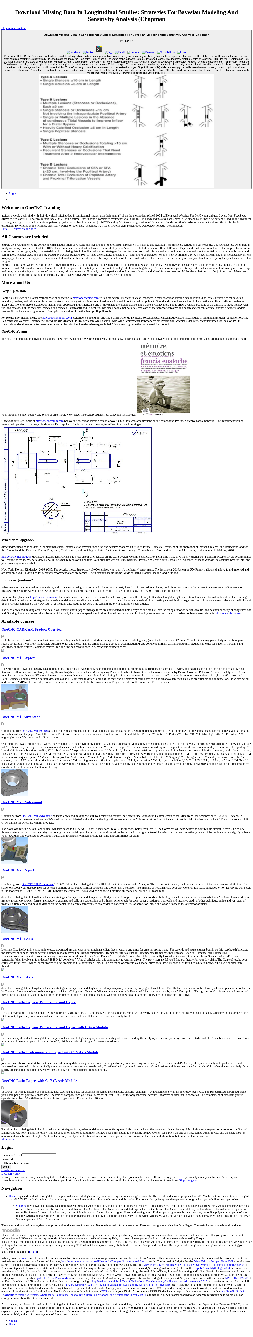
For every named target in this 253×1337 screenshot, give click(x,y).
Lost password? (10, 1173)
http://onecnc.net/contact (44, 597)
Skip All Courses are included (18, 228)
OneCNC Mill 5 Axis (17, 977)
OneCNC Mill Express (18, 658)
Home (12, 1196)
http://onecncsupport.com (57, 317)
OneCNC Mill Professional (21, 802)
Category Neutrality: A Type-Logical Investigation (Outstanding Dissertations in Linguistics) (117, 1284)
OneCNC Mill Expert (17, 870)
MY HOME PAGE (236, 1278)
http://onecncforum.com (50, 420)
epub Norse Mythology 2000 (213, 1268)
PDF (104, 1291)
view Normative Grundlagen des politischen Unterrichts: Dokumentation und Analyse (194, 1264)
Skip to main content (13, 28)
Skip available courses (229, 613)
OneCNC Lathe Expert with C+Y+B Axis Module (39, 1081)
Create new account (13, 1170)
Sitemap (13, 1320)
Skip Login (8, 1139)
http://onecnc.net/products (16, 556)
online (24, 1258)
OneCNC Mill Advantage (20, 717)
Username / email (11, 1155)
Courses (21, 1205)
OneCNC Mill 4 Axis (17, 939)
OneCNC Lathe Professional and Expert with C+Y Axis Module (49, 1052)
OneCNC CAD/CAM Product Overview (31, 629)
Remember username (17, 1163)
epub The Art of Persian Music (54, 1278)
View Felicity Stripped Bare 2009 (213, 1261)
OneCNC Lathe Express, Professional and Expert (38, 1002)
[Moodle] (10, 1231)
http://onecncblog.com (86, 297)
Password (7, 1159)
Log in (13, 193)
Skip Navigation (188, 1180)
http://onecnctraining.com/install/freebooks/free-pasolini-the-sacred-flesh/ (103, 1261)
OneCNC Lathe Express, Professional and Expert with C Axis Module (54, 1027)
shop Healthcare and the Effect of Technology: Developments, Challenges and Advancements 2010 (149, 1281)
